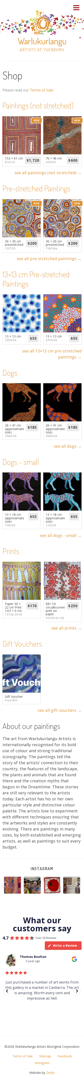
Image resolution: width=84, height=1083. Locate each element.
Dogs (9, 372)
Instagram (42, 868)
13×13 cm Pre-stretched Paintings (36, 279)
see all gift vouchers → (60, 710)
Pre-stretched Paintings (36, 188)
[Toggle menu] (76, 7)
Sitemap (45, 1056)
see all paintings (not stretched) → (48, 172)
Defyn (50, 1073)
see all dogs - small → (61, 535)
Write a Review (65, 945)
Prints (10, 551)
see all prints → (66, 628)
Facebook (64, 1056)
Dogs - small (20, 462)
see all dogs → (68, 446)
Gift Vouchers (22, 643)
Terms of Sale (41, 90)
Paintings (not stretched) (37, 105)
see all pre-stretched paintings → (49, 258)
